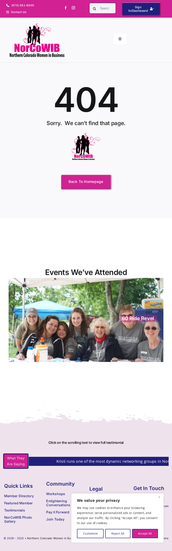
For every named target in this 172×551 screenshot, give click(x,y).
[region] (117, 518)
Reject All (117, 533)
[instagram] (73, 7)
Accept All (145, 533)
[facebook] (65, 7)
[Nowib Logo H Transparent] (37, 24)
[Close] (159, 496)
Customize (90, 533)
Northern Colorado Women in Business (53, 538)
